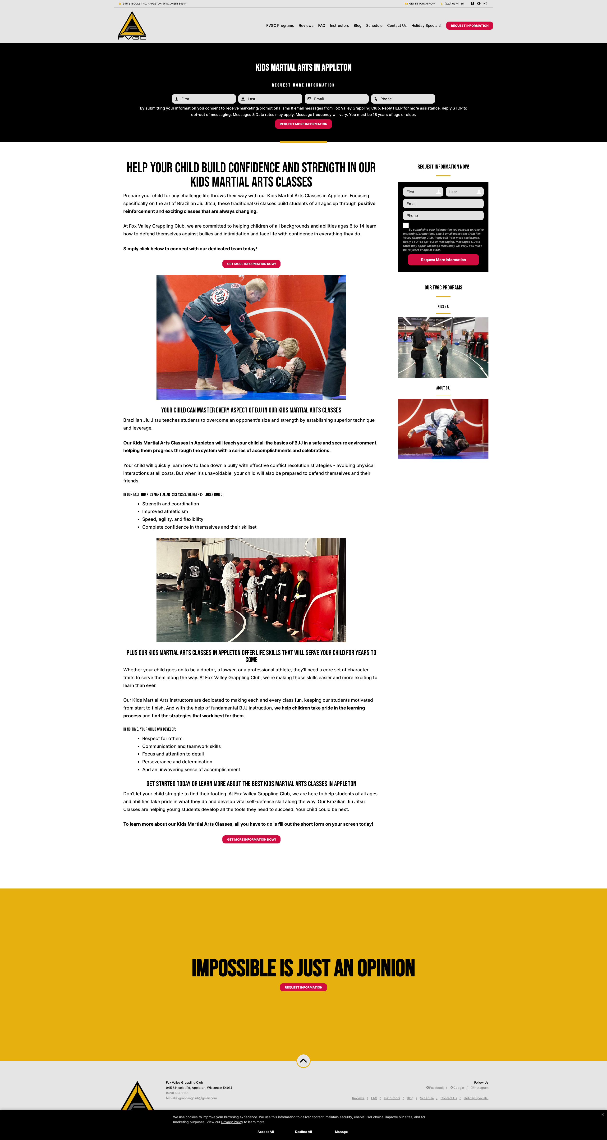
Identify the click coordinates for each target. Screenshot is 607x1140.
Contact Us (397, 25)
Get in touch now (422, 3)
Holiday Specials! (426, 25)
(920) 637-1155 (454, 3)
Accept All (266, 1132)
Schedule (374, 25)
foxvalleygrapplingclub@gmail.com (191, 1098)
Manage (341, 1132)
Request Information (469, 25)
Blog (357, 25)
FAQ (321, 25)
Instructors (339, 25)
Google (458, 1088)
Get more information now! (251, 264)
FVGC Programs (280, 25)
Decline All (303, 1132)
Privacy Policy (232, 1122)
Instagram (481, 1088)
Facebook (436, 1088)
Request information (303, 987)
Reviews (306, 25)
